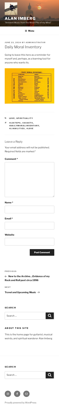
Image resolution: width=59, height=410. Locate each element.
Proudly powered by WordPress (20, 402)
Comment (11, 159)
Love (12, 118)
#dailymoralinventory (24, 126)
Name (9, 202)
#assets (27, 123)
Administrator (36, 42)
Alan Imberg (20, 18)
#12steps (15, 123)
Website (9, 234)
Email (9, 218)
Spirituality (24, 118)
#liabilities (17, 128)
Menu (31, 30)
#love (30, 128)
